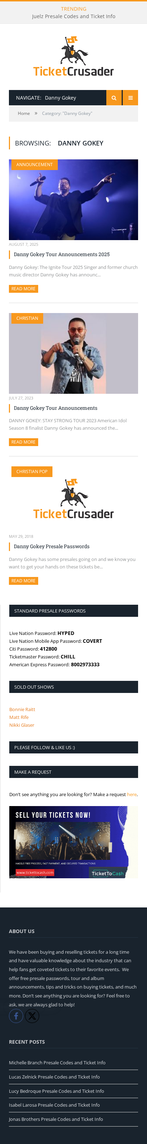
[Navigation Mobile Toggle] (130, 97)
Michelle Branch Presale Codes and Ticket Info (57, 1062)
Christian (27, 318)
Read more (24, 289)
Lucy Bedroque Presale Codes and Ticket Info (56, 1091)
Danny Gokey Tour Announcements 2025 (62, 254)
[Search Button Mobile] (114, 97)
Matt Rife (19, 717)
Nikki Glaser (21, 725)
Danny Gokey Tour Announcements (55, 407)
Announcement (34, 164)
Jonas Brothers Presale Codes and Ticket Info (56, 1119)
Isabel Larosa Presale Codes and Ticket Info (54, 1105)
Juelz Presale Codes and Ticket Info (73, 16)
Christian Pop (31, 471)
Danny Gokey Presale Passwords (52, 546)
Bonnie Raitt (22, 709)
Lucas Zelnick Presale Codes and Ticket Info (54, 1077)
